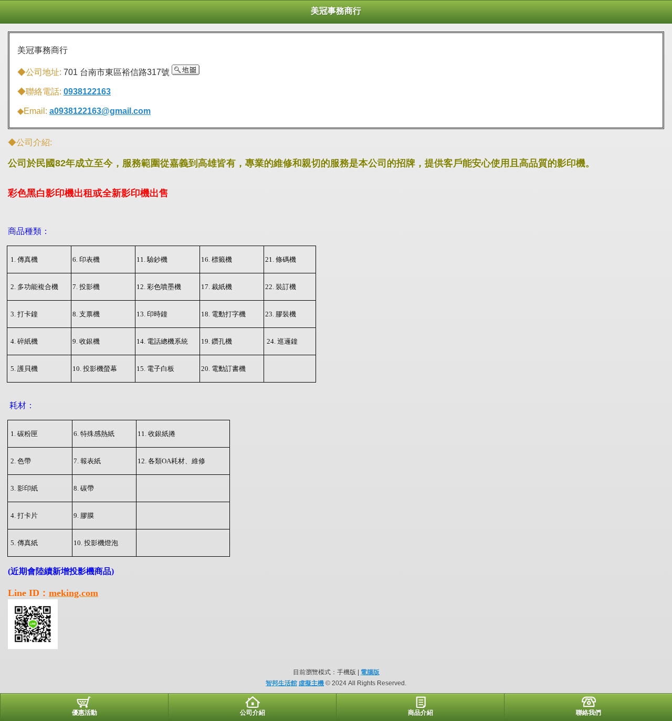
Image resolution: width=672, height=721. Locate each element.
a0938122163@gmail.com (100, 111)
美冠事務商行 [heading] (336, 10)
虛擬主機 (311, 683)
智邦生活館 (281, 683)
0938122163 (87, 91)
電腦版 (370, 672)
